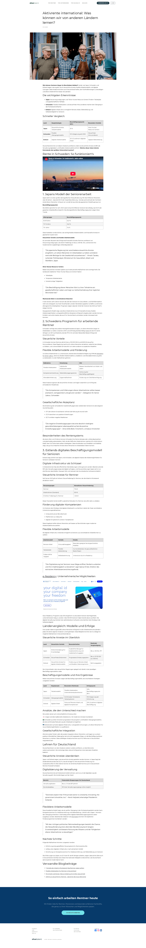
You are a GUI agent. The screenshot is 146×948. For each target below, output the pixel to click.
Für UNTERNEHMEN (63, 3)
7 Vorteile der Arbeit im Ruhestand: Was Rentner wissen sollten (65, 868)
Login (112, 3)
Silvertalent (74, 816)
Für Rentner (52, 3)
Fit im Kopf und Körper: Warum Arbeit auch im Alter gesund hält (65, 874)
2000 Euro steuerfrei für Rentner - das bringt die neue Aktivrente (66, 877)
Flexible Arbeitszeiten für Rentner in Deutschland (61, 871)
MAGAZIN (84, 3)
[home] (35, 3)
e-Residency (49, 576)
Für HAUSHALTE (75, 3)
